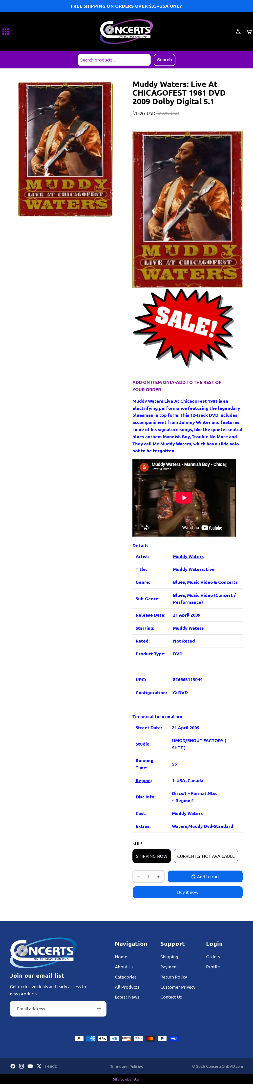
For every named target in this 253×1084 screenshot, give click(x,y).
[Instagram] (21, 1066)
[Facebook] (13, 1066)
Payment (169, 966)
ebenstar (132, 1079)
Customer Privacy (177, 986)
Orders (213, 956)
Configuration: (151, 692)
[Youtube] (30, 1066)
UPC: (141, 679)
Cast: (141, 813)
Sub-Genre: (147, 598)
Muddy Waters (188, 556)
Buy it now (187, 892)
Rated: (142, 641)
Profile (213, 966)
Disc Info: (145, 796)
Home (121, 956)
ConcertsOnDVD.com (224, 1065)
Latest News (127, 996)
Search (164, 59)
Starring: (145, 628)
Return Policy (173, 976)
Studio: (143, 744)
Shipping (169, 956)
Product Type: (150, 653)
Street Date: (149, 727)
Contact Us (171, 996)
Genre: (143, 582)
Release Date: (150, 615)
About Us (124, 966)
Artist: (142, 556)
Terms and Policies (126, 1066)
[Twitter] (39, 1066)
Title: (141, 569)
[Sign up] (99, 1008)
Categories (126, 976)
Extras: (143, 826)
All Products (127, 986)
